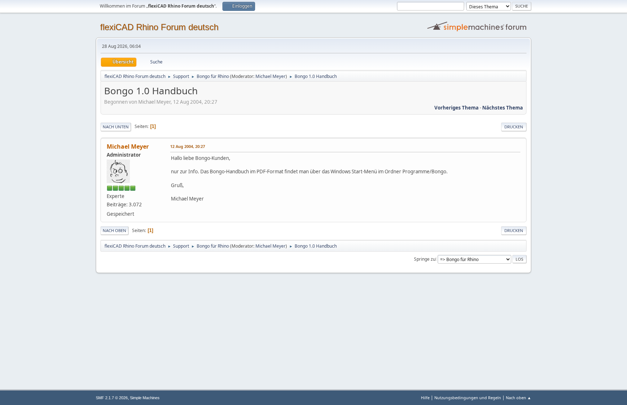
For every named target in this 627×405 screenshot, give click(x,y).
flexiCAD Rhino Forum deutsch (159, 27)
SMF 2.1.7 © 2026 (112, 398)
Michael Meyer (270, 76)
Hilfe (425, 397)
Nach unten (116, 126)
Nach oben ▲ (518, 397)
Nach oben (114, 230)
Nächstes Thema (502, 107)
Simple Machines (145, 398)
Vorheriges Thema (456, 107)
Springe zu (424, 259)
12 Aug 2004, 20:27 (187, 146)
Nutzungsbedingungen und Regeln (467, 397)
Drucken (513, 126)
